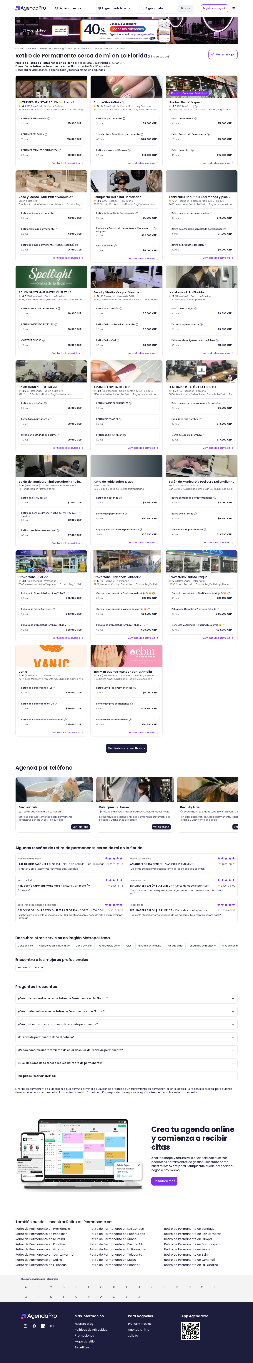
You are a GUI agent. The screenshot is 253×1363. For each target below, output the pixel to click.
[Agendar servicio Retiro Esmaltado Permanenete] (126, 690)
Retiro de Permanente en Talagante (116, 1254)
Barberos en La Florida (30, 967)
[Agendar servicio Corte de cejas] (126, 248)
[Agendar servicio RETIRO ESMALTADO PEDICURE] (51, 327)
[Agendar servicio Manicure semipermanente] (201, 532)
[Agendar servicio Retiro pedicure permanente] (51, 216)
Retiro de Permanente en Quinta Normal (44, 1254)
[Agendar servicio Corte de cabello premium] (201, 437)
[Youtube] (52, 1326)
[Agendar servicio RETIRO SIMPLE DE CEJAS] (126, 437)
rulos (129, 945)
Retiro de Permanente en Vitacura (40, 1249)
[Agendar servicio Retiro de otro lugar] (201, 311)
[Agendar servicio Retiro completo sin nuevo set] (51, 533)
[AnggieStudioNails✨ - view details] (126, 87)
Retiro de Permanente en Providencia (42, 1229)
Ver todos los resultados (126, 748)
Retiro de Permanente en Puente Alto (117, 1244)
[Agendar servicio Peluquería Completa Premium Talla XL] (51, 596)
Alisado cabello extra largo (54, 945)
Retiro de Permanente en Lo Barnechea (118, 1249)
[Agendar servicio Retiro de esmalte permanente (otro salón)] (201, 406)
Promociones (84, 1335)
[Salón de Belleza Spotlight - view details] (51, 277)
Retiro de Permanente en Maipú (113, 1260)
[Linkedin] (43, 1326)
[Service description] (48, 118)
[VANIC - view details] (51, 656)
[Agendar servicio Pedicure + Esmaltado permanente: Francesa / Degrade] (126, 231)
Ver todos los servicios (66, 163)
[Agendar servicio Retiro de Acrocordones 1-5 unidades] (51, 722)
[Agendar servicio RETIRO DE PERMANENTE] (51, 121)
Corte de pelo (25, 945)
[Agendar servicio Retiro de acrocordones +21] (51, 690)
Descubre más (164, 1181)
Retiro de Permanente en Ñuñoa (113, 1239)
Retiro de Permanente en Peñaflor (115, 1265)
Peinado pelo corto (109, 945)
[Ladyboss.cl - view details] (201, 277)
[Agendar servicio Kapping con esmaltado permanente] (126, 532)
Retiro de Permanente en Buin (186, 1254)
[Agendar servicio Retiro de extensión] (126, 311)
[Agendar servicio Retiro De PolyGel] (126, 343)
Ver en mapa (225, 54)
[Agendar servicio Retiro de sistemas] (201, 516)
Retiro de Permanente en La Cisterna (191, 1265)
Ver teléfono (80, 827)
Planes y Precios (140, 1324)
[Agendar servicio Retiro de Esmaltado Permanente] (126, 216)
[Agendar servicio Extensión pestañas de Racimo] (51, 437)
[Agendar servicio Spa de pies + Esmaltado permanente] (126, 137)
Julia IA (133, 1335)
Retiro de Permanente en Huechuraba (117, 1234)
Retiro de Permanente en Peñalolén (41, 1234)
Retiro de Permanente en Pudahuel (40, 1244)
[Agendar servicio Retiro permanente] (201, 121)
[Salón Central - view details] (51, 371)
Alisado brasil (175, 945)
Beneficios (82, 1347)
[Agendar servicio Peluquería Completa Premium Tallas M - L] (51, 627)
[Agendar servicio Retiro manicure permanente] (51, 231)
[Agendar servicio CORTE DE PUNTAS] (51, 343)
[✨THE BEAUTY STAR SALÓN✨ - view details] (51, 87)
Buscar (185, 8)
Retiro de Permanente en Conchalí (189, 1260)
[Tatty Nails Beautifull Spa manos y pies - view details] (201, 181)
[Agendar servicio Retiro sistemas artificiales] (126, 153)
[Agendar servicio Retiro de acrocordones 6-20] (51, 706)
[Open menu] (234, 8)
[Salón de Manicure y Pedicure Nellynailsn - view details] (201, 466)
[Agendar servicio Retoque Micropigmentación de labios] (201, 343)
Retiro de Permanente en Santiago (189, 1229)
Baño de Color (84, 945)
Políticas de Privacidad (91, 1330)
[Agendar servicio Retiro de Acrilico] (201, 153)
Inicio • (19, 48)
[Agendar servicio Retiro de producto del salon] (201, 247)
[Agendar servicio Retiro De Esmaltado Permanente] (126, 327)
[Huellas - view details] (201, 87)
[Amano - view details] (126, 371)
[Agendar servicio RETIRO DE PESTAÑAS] (51, 137)
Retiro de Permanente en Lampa (188, 1239)
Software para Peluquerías (184, 1166)
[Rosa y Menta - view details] (51, 181)
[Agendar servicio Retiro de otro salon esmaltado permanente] (201, 231)
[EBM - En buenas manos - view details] (126, 656)
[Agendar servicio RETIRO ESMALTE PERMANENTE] (126, 406)
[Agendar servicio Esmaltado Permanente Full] (126, 722)
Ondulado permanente (202, 945)
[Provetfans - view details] (51, 561)
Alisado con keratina (149, 945)
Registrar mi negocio (214, 8)
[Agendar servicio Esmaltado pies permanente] (126, 706)
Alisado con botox (232, 945)
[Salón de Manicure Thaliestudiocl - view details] (51, 466)
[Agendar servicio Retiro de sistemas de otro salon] (201, 216)
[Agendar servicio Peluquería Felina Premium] (51, 612)
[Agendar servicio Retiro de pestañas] (51, 406)
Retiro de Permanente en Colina (38, 1260)
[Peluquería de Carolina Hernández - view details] (126, 181)
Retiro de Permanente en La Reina (40, 1239)
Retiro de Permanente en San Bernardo (193, 1234)
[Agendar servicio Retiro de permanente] (126, 121)
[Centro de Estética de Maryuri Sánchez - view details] (126, 277)
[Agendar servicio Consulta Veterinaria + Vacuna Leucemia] (126, 612)
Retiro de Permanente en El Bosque (41, 1265)
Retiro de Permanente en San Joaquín (191, 1244)
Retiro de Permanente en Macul (187, 1249)
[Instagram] (25, 1326)
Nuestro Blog (84, 1324)
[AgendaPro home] (30, 8)
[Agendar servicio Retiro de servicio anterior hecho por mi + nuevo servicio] (51, 516)
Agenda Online (138, 1330)
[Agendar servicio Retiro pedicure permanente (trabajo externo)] (51, 247)
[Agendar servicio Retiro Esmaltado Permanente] (201, 137)
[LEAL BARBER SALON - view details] (201, 371)
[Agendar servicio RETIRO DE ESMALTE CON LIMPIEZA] (51, 153)
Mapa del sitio (85, 1341)
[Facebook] (34, 1326)
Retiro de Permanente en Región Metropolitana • (58, 48)
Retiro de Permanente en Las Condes (117, 1229)
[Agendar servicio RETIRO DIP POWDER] (126, 421)
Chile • (27, 48)
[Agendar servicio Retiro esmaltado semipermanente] (201, 500)
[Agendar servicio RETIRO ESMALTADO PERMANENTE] (51, 311)
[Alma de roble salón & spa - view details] (126, 466)
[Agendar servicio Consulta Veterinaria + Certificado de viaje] (126, 596)
